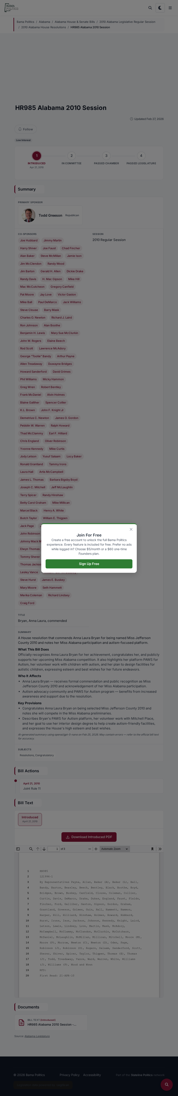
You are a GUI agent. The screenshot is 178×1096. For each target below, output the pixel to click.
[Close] (131, 529)
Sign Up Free (89, 564)
